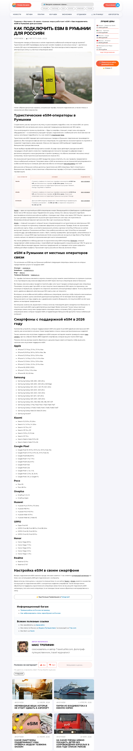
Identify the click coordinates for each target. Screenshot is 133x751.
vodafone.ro (29, 270)
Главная (18, 21)
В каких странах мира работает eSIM (52, 21)
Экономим (67, 14)
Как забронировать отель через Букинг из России (41, 613)
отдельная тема (57, 135)
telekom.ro (35, 275)
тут (22, 233)
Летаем (29, 14)
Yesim (16, 210)
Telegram (65, 597)
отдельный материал (80, 575)
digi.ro (22, 273)
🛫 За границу (97, 14)
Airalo (16, 223)
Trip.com (72, 628)
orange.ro (26, 268)
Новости (17, 14)
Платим (41, 14)
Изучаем (53, 14)
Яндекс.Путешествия (47, 628)
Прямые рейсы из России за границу (35, 610)
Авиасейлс (40, 625)
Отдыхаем (81, 14)
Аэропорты (113, 14)
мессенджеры (69, 164)
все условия (85, 181)
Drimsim (74, 241)
